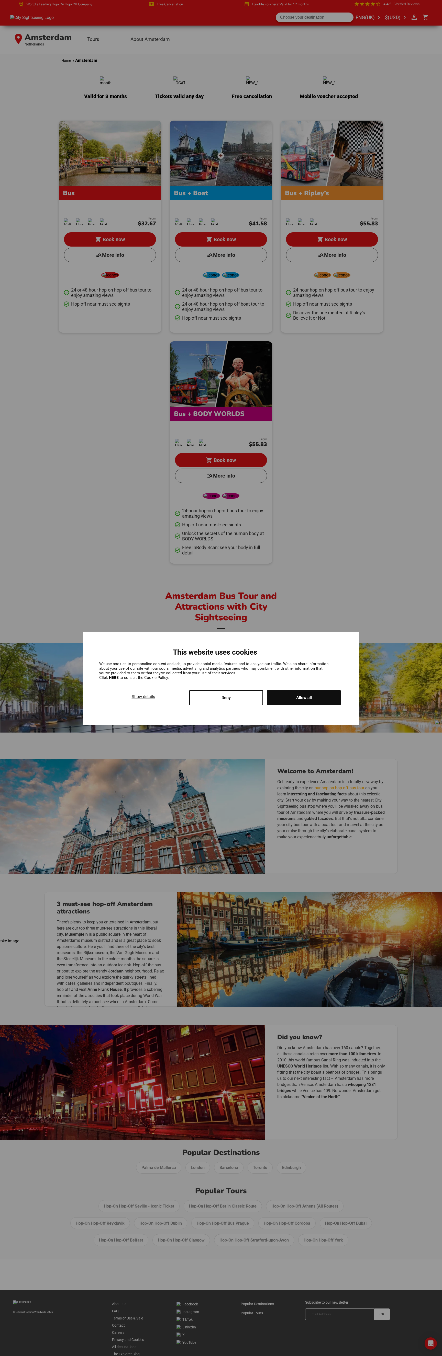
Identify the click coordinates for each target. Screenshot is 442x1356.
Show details (143, 696)
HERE (114, 677)
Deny (226, 697)
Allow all (304, 697)
